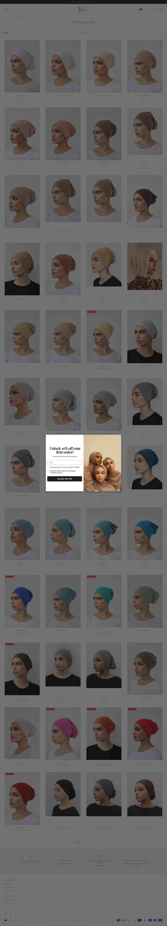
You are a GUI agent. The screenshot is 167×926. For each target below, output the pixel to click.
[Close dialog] (119, 436)
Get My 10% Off (64, 479)
